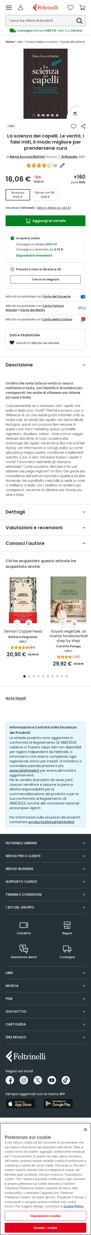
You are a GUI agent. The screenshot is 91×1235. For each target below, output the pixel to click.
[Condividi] (83, 126)
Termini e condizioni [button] (24, 894)
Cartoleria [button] (16, 1024)
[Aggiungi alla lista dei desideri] (73, 126)
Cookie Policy (73, 1206)
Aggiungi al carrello (49, 220)
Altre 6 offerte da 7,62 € (54, 208)
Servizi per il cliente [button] (23, 856)
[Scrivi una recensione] (62, 165)
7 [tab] (52, 676)
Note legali (16, 698)
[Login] (20, 7)
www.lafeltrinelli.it (24, 770)
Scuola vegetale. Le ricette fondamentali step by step (68, 636)
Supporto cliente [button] (21, 881)
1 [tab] (34, 115)
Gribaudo (69, 156)
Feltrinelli (28, 208)
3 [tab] (43, 115)
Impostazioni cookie (45, 1215)
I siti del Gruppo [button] (20, 907)
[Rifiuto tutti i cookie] (85, 1129)
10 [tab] (66, 676)
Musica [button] (12, 985)
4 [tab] (48, 115)
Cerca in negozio (45, 279)
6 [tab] (57, 115)
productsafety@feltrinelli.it (51, 822)
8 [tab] (57, 676)
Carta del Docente (56, 296)
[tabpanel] (45, 84)
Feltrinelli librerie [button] (21, 843)
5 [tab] (52, 115)
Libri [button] (9, 973)
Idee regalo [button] (16, 1037)
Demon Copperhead (23, 631)
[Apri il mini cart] (82, 7)
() (55, 165)
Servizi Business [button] (19, 868)
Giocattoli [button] (16, 1011)
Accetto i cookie (45, 1227)
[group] (45, 31)
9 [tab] (62, 676)
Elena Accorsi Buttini (27, 156)
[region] (45, 1179)
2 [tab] (38, 115)
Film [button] (9, 998)
